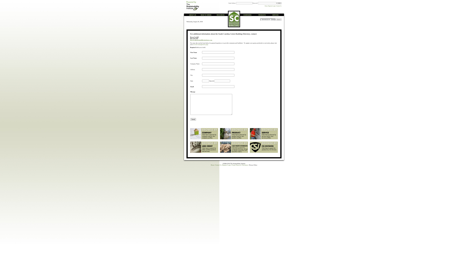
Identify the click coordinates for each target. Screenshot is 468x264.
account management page (200, 44)
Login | (274, 6)
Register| (270, 6)
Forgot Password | (237, 165)
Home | (266, 6)
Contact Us (279, 6)
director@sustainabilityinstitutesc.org (201, 40)
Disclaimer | (245, 165)
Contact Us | (218, 165)
